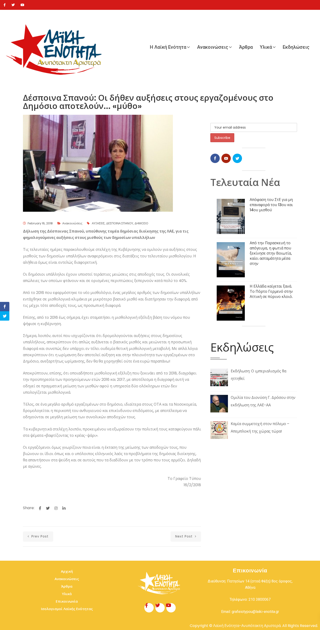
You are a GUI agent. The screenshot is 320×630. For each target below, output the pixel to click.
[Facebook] (5, 5)
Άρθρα (246, 47)
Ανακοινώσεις (212, 47)
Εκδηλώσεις (296, 47)
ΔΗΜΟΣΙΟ (141, 223)
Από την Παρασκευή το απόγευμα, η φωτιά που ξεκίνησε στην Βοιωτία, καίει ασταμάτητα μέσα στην (271, 253)
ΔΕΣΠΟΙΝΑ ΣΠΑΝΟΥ (119, 223)
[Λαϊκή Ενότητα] (56, 47)
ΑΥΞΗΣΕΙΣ (98, 223)
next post (184, 536)
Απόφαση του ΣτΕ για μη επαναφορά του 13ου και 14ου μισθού (271, 205)
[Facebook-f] (149, 607)
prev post (39, 536)
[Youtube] (22, 5)
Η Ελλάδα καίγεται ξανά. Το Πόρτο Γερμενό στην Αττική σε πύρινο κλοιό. (271, 291)
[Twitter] (13, 5)
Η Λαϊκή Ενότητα (168, 47)
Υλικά (266, 47)
